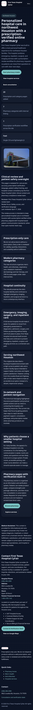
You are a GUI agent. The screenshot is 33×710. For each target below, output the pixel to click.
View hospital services (11, 78)
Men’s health (9, 674)
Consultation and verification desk (13, 697)
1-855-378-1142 (6, 598)
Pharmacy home (10, 671)
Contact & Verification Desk (13, 629)
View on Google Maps (11, 634)
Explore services (11, 512)
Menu (28, 3)
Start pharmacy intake (11, 72)
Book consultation (10, 85)
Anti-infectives (10, 676)
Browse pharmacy (11, 506)
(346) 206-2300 (6, 581)
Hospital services (11, 679)
